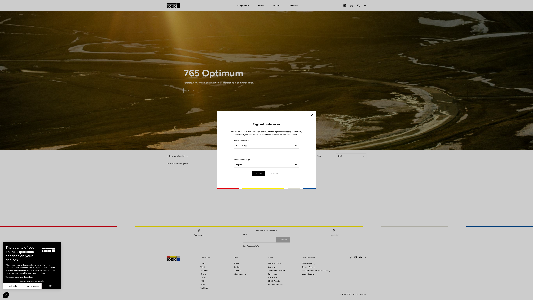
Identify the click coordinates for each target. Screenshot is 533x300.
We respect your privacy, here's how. (19, 277)
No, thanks (12, 286)
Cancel (274, 173)
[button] (5, 295)
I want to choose (32, 286)
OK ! (51, 286)
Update (259, 173)
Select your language (242, 160)
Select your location (241, 141)
